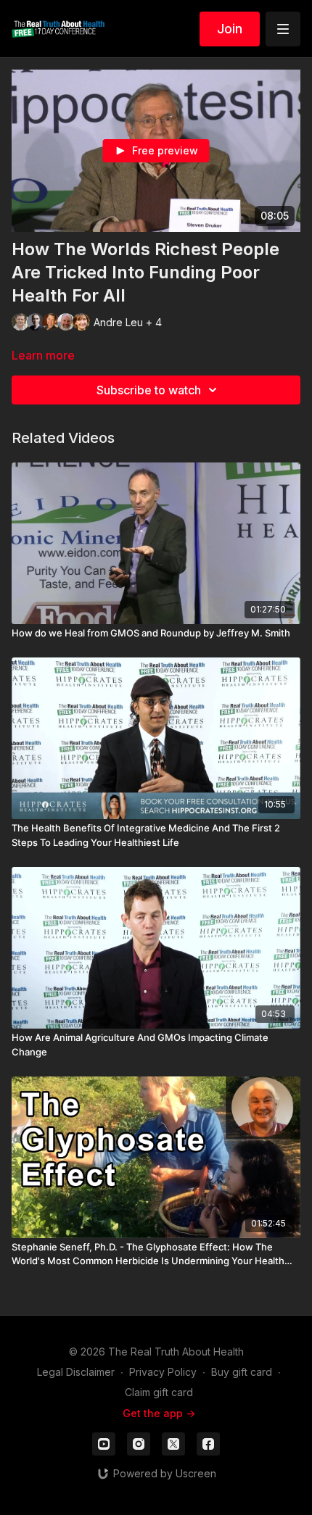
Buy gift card (241, 1372)
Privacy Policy (163, 1372)
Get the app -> (159, 1413)
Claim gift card (159, 1392)
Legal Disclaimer (76, 1372)
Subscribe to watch (149, 390)
